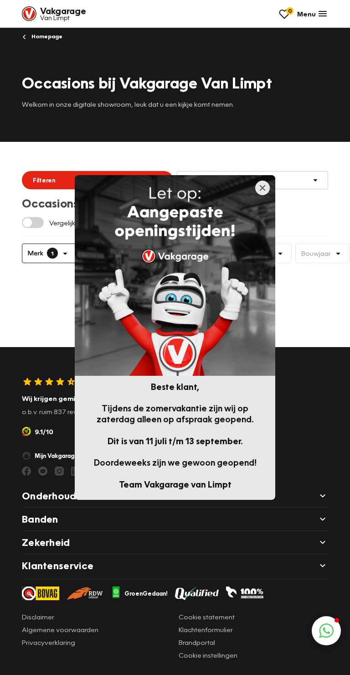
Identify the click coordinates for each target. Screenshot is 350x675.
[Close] (262, 188)
